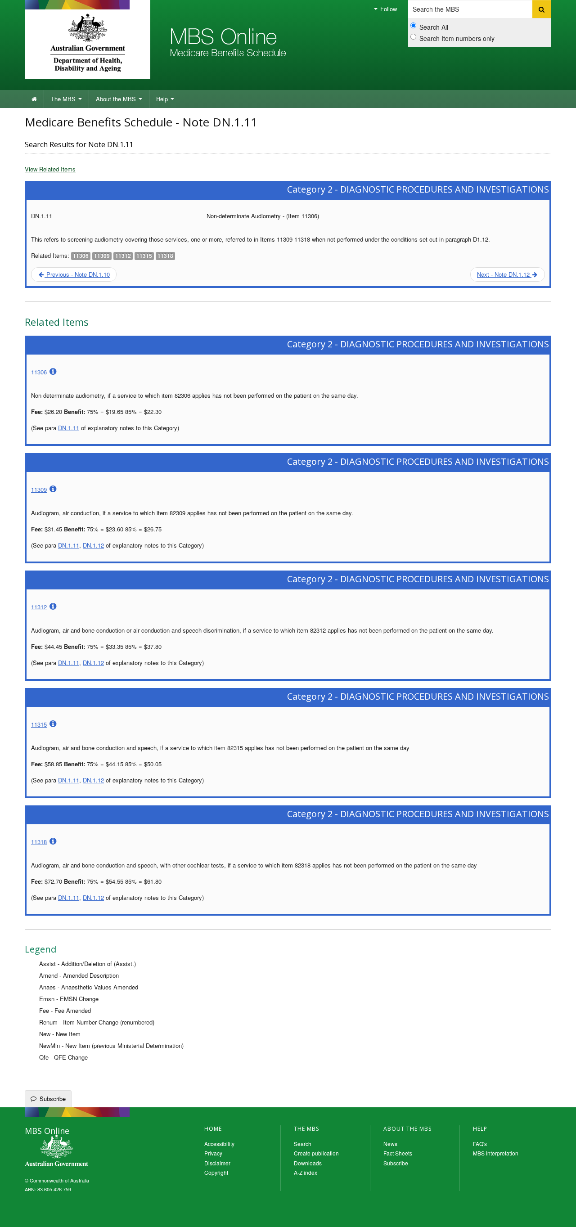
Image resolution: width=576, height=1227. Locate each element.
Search (302, 1143)
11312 (39, 606)
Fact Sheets (397, 1153)
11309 (39, 489)
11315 (39, 724)
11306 (39, 372)
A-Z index (305, 1172)
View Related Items (50, 169)
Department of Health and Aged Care (87, 42)
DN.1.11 (68, 427)
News (390, 1143)
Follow (387, 8)
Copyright (216, 1172)
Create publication (316, 1153)
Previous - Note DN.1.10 (77, 274)
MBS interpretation (495, 1153)
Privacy (213, 1153)
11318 (39, 841)
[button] (558, 1214)
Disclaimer (217, 1163)
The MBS (64, 98)
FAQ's (480, 1143)
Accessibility (219, 1143)
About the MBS (117, 98)
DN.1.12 (93, 545)
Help (163, 98)
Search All (433, 26)
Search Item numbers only (457, 38)
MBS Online (81, 1151)
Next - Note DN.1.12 (504, 274)
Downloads (308, 1163)
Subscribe (53, 1098)
